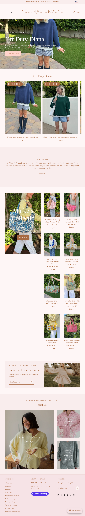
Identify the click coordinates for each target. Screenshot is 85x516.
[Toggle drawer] (6, 11)
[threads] (74, 495)
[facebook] (58, 495)
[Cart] (78, 11)
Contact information (12, 511)
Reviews (8, 489)
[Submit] (31, 382)
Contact (8, 486)
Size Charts (9, 492)
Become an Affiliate (12, 495)
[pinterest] (64, 495)
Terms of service (11, 505)
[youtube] (67, 495)
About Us (8, 483)
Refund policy (10, 499)
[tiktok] (71, 495)
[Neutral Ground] (42, 12)
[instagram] (61, 495)
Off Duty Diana (42, 76)
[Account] (74, 11)
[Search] (11, 11)
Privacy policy (10, 502)
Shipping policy (10, 508)
